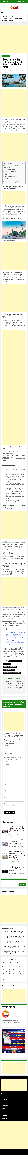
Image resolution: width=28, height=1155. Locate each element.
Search (4, 882)
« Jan (3, 979)
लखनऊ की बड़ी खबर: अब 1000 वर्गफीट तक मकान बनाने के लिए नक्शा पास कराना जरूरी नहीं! (12, 1)
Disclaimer (5, 1105)
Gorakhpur (6, 56)
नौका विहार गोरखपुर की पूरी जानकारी (12, 672)
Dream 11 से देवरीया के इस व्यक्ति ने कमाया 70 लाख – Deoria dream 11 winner (15, 642)
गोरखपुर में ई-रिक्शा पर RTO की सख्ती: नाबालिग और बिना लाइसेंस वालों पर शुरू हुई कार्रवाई (17, 841)
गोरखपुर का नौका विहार (9, 669)
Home (3, 1112)
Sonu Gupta (13, 834)
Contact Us (5, 1102)
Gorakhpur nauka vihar (14, 661)
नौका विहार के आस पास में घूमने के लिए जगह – (14, 182)
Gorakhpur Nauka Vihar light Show (15, 173)
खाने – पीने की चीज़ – (11, 180)
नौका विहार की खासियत (11, 174)
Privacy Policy (5, 1118)
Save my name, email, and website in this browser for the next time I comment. (14, 806)
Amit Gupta (6, 70)
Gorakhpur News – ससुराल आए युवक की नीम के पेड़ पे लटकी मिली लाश (17, 869)
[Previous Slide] (24, 1)
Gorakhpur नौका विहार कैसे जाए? (12, 171)
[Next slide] (26, 1)
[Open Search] (23, 11)
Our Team (4, 1115)
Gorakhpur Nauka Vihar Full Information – (11, 166)
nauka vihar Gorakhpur (10, 667)
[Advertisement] (14, 39)
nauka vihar (7, 664)
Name (6, 784)
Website (6, 797)
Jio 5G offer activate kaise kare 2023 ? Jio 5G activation (15, 633)
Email (6, 790)
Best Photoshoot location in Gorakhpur (12, 177)
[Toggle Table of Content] (22, 163)
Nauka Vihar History (10, 169)
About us (4, 1099)
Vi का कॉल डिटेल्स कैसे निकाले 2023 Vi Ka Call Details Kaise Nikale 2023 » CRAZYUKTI (13, 735)
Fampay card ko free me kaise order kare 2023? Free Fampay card (15, 637)
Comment (7, 764)
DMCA (3, 1109)
